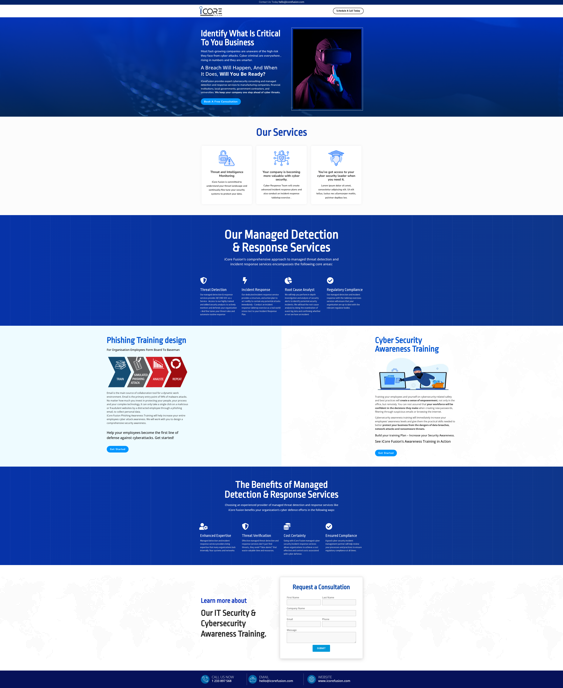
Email (290, 619)
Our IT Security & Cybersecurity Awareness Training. (233, 623)
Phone (325, 619)
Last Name (328, 597)
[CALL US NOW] (205, 679)
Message (292, 630)
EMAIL (264, 677)
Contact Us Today (281, 1)
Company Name (296, 608)
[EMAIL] (252, 679)
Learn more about (224, 600)
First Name (293, 597)
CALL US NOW (223, 677)
